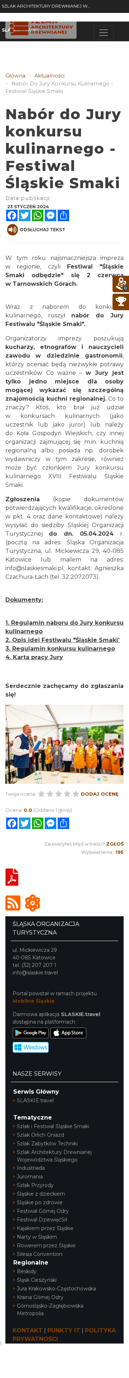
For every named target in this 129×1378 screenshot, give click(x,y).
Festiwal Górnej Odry (43, 1211)
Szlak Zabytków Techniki (47, 1143)
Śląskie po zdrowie (40, 1202)
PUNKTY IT (63, 1330)
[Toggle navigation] (104, 32)
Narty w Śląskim (37, 1237)
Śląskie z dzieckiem (41, 1194)
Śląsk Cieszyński (37, 1280)
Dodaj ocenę (100, 794)
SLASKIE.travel (35, 1100)
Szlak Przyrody (35, 1185)
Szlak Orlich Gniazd (40, 1135)
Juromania (30, 1176)
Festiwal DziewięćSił (42, 1219)
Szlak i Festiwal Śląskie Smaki (53, 1126)
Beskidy (27, 1271)
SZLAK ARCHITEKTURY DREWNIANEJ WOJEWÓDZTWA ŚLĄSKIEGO (48, 6)
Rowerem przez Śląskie (46, 1245)
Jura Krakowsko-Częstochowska (56, 1288)
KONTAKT (28, 1330)
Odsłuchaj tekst (42, 229)
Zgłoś (115, 844)
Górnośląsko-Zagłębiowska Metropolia (50, 1310)
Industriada (31, 1168)
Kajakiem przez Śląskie (45, 1228)
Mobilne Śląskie (34, 1001)
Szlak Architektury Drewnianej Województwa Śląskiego (54, 1156)
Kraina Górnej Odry (40, 1297)
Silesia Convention (39, 1254)
